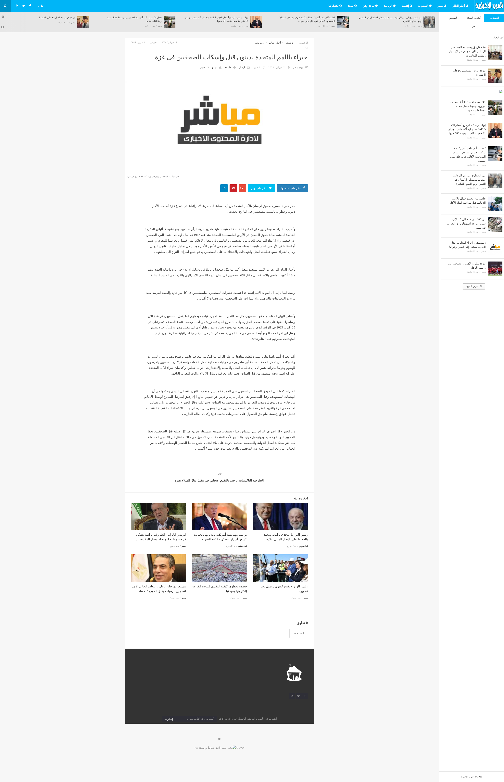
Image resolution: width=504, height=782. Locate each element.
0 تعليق (256, 67)
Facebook (299, 633)
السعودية (423, 5)
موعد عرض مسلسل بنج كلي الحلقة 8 (53, 17)
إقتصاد (406, 5)
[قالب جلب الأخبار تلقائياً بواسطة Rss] (215, 747)
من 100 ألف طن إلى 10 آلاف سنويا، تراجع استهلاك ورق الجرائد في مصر (466, 223)
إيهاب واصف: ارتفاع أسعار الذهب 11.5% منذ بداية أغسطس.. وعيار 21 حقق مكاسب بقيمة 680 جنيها (467, 129)
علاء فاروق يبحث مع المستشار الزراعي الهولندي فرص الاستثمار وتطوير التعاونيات (467, 51)
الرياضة (388, 5)
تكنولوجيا (333, 5)
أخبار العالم (459, 5)
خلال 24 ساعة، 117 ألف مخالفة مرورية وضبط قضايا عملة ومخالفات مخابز (468, 106)
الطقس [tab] (453, 17)
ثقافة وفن (369, 5)
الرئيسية (303, 42)
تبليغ (214, 67)
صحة (351, 5)
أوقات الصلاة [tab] (474, 17)
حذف (202, 67)
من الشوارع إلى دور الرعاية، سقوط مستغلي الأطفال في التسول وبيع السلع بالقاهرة (469, 179)
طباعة (228, 67)
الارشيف (289, 42)
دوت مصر (259, 42)
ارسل (242, 67)
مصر (441, 5)
